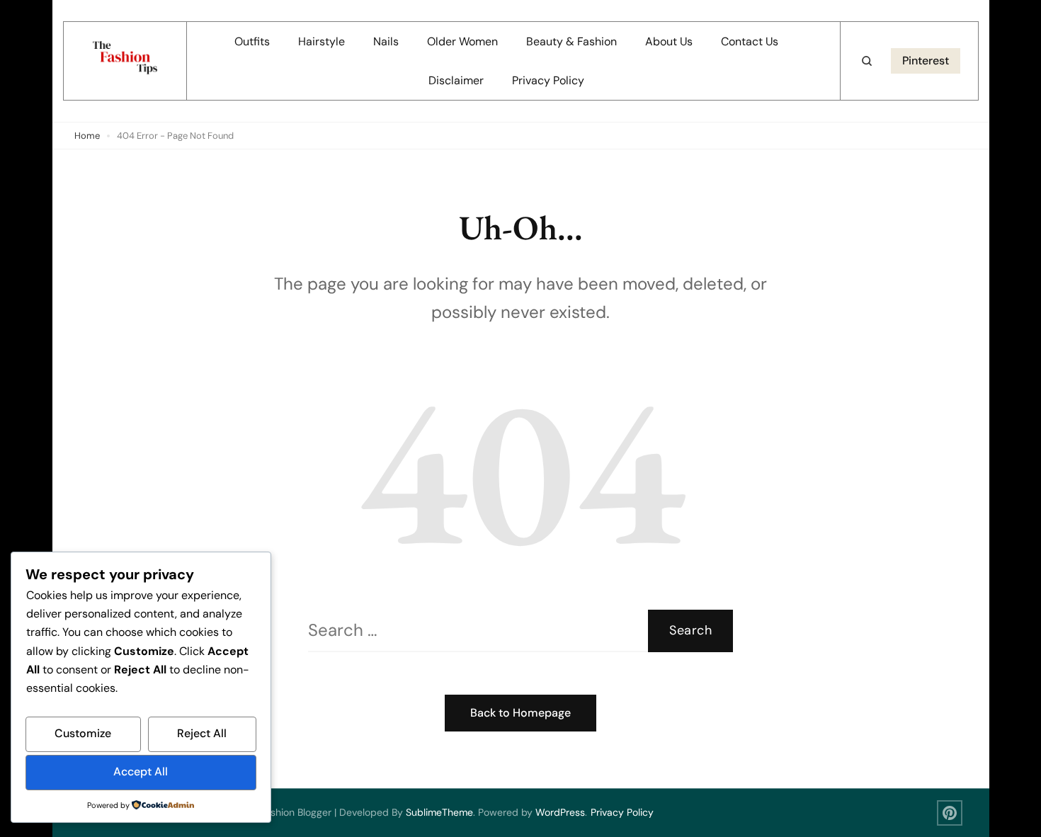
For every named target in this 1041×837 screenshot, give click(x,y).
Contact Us (749, 41)
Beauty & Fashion (571, 41)
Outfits (252, 41)
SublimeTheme (439, 812)
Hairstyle (321, 41)
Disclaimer (456, 80)
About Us (669, 41)
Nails (386, 41)
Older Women (462, 41)
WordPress (560, 812)
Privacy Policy (548, 80)
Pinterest (925, 60)
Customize (83, 733)
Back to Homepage (520, 712)
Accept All (140, 771)
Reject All (202, 733)
